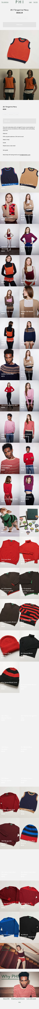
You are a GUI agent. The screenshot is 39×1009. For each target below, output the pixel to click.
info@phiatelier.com (25, 154)
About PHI (6, 998)
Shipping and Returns (18, 998)
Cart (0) (35, 2)
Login (30, 2)
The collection (4, 2)
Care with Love (31, 998)
